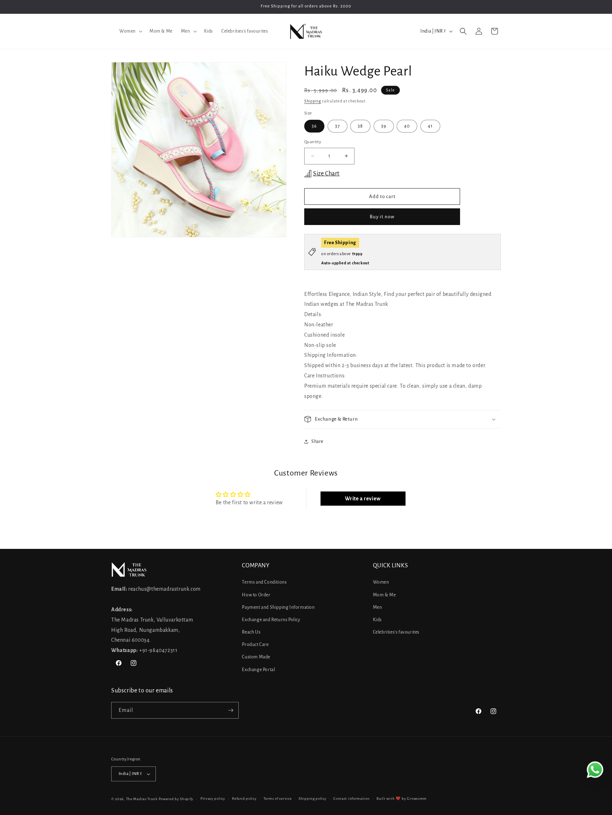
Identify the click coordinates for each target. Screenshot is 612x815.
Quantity (312, 142)
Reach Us (251, 632)
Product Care (255, 644)
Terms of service (277, 798)
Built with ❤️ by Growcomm (401, 798)
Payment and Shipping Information (278, 607)
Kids (377, 619)
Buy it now (382, 216)
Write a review (362, 498)
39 (383, 126)
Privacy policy (212, 798)
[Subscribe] (230, 710)
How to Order (256, 594)
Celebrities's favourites (396, 632)
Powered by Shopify (176, 799)
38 (360, 126)
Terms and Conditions (264, 582)
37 (337, 126)
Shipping (312, 101)
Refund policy (244, 798)
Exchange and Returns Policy (271, 619)
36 (314, 126)
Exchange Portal (258, 669)
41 (430, 126)
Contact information (351, 798)
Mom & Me (384, 594)
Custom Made (256, 656)
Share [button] (317, 441)
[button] (130, 31)
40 (407, 126)
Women (381, 582)
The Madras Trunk (142, 799)
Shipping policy (313, 798)
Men (377, 607)
